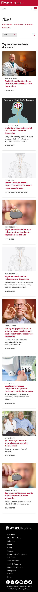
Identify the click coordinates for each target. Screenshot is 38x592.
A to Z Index (11, 557)
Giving (9, 548)
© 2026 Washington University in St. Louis (19, 589)
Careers (10, 551)
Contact (10, 544)
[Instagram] (17, 582)
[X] (12, 582)
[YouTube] (21, 582)
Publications (6, 27)
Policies (10, 574)
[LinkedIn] (26, 582)
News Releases (18, 24)
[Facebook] (8, 582)
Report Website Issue (15, 567)
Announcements (13, 561)
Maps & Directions (14, 538)
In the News (29, 24)
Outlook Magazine (14, 564)
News (9, 577)
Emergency (11, 571)
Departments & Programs (16, 554)
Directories (11, 535)
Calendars (11, 541)
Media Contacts (7, 24)
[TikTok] (30, 582)
